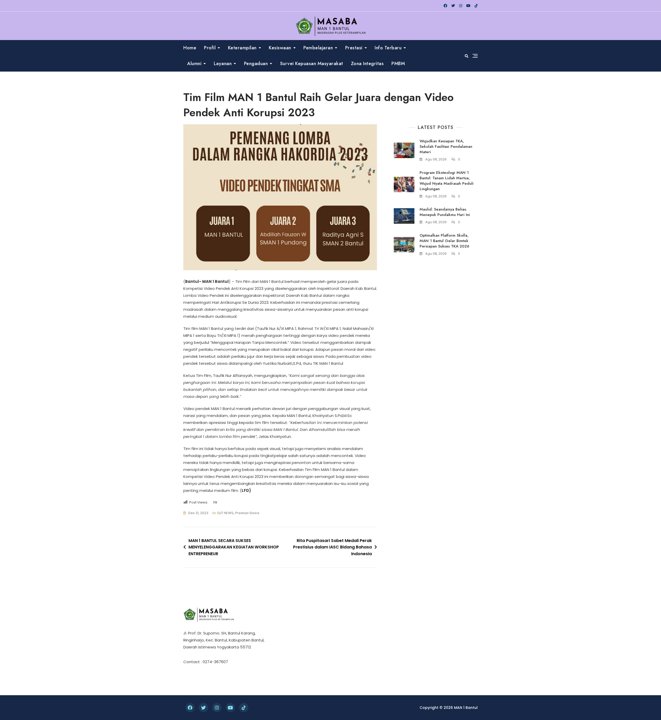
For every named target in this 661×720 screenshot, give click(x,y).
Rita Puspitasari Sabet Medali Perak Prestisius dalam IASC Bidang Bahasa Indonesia (332, 547)
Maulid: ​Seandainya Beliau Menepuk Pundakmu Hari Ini (445, 212)
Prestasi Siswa (247, 512)
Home (189, 47)
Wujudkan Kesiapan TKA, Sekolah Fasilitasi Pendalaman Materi (446, 146)
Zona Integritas (367, 63)
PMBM (398, 63)
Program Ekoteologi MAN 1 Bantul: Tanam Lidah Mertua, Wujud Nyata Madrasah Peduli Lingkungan (447, 181)
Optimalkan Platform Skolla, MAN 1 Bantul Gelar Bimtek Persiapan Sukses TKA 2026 (444, 241)
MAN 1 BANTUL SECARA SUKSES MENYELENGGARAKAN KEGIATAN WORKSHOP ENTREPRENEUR (233, 547)
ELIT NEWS (225, 512)
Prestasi (354, 47)
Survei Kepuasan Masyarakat (311, 63)
